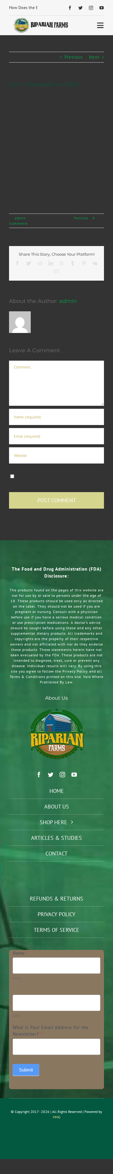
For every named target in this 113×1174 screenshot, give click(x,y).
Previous (73, 57)
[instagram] (91, 8)
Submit (26, 1069)
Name (21, 953)
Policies (81, 218)
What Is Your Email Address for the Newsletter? (51, 1031)
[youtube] (101, 8)
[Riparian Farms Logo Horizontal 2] (40, 19)
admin (20, 218)
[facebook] (70, 8)
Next (94, 57)
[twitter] (80, 8)
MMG (56, 1117)
